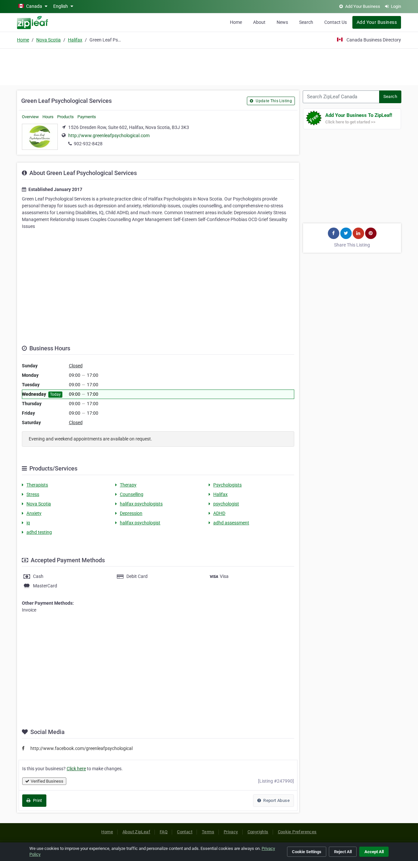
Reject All (343, 851)
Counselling (131, 494)
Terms (208, 831)
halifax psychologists (141, 503)
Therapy (128, 484)
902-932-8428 (88, 143)
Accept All (374, 851)
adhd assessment (231, 522)
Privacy (231, 831)
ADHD (219, 513)
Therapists (37, 484)
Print (37, 800)
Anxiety (33, 513)
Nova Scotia (48, 39)
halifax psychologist (140, 522)
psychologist (226, 503)
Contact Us (335, 22)
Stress (32, 494)
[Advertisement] (209, 66)
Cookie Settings (306, 851)
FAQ (164, 831)
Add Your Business (377, 22)
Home (236, 22)
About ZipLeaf (136, 831)
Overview (30, 116)
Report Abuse (276, 800)
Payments (86, 116)
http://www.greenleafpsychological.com (109, 135)
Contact (184, 831)
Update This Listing (273, 101)
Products (65, 116)
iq (28, 522)
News (282, 22)
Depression (131, 513)
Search (306, 22)
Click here (76, 768)
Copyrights (258, 831)
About (259, 22)
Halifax (75, 39)
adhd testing (39, 532)
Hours (48, 116)
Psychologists (227, 484)
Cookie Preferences (297, 831)
